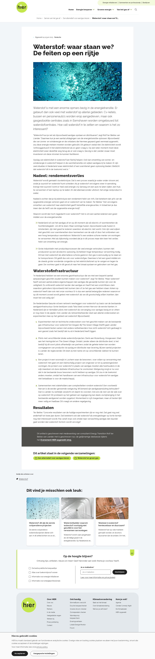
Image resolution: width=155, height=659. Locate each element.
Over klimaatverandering (101, 606)
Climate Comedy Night (123, 606)
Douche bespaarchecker (78, 606)
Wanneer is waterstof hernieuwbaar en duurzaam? (111, 524)
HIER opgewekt (121, 612)
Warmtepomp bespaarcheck (75, 617)
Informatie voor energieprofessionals (46, 581)
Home (71, 10)
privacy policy (42, 647)
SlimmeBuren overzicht (78, 602)
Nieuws (49, 606)
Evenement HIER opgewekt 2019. (56, 440)
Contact (49, 625)
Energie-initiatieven (110, 2)
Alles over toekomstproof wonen (44, 572)
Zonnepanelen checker (78, 612)
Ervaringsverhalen (76, 621)
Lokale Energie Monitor (78, 625)
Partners (49, 609)
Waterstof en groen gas (88, 458)
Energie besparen (84, 10)
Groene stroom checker (78, 609)
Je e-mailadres (87, 567)
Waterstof (23, 479)
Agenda (118, 602)
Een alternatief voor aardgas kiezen (53, 458)
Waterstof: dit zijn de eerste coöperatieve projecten (42, 524)
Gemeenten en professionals (130, 2)
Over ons (50, 602)
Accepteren (20, 653)
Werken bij (50, 619)
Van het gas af (123, 10)
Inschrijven (119, 572)
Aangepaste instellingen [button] (44, 653)
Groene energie (104, 10)
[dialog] (77, 645)
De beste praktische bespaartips (44, 568)
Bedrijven (146, 2)
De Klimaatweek (121, 609)
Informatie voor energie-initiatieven (45, 577)
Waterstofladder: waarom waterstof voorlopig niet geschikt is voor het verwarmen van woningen (76, 527)
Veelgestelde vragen (54, 615)
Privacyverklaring (52, 622)
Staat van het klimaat (99, 602)
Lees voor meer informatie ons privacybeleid (97, 577)
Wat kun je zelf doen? (100, 609)
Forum (72, 628)
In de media (51, 612)
